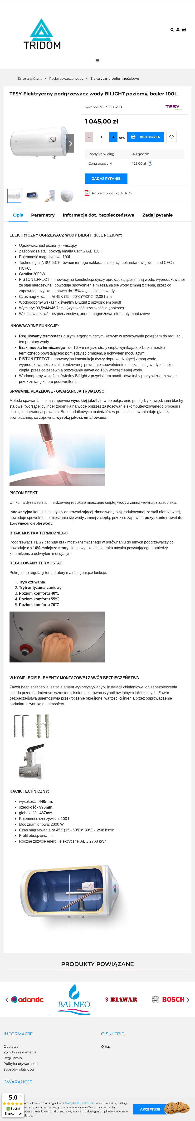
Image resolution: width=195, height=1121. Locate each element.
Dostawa (11, 1046)
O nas (106, 1046)
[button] (18, 1034)
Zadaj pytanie (106, 178)
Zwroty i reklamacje (20, 1052)
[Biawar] (121, 999)
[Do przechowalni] (171, 137)
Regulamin (13, 1058)
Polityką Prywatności (80, 1103)
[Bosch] (168, 999)
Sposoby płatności (19, 1069)
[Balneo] (74, 999)
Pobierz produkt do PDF (112, 193)
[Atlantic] (27, 999)
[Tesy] (174, 107)
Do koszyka (150, 137)
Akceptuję (150, 1109)
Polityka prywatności (21, 1064)
